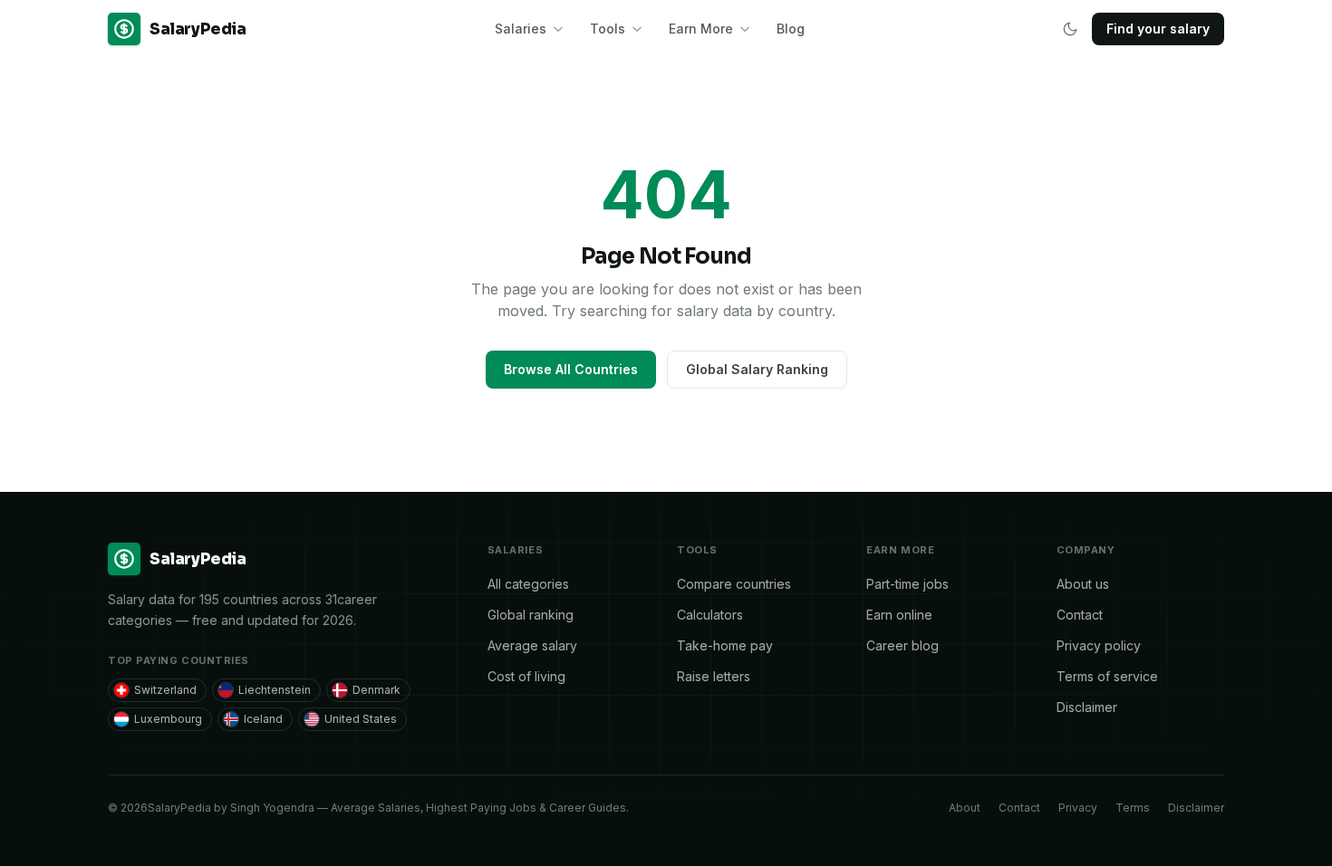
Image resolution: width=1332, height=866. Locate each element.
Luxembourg (168, 719)
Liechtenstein (274, 690)
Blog (791, 28)
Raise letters (713, 676)
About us (1083, 584)
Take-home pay (725, 645)
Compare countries (734, 584)
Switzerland (165, 690)
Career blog (902, 645)
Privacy (1077, 807)
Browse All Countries (571, 369)
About (964, 807)
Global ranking (530, 614)
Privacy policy (1099, 645)
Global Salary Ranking (757, 369)
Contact (1080, 614)
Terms (1132, 807)
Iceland (263, 719)
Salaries (520, 28)
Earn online (899, 614)
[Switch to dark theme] (1070, 29)
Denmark (376, 690)
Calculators (710, 614)
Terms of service (1107, 676)
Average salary (532, 645)
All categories (528, 584)
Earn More (701, 28)
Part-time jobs (907, 584)
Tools (607, 28)
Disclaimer (1087, 707)
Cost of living (526, 676)
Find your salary (1158, 28)
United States (360, 719)
